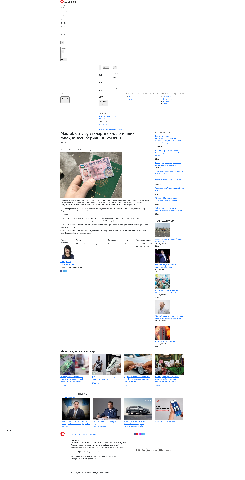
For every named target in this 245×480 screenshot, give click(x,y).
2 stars (143, 246)
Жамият (103, 113)
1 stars (150, 246)
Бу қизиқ (166, 101)
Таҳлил (106, 125)
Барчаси (162, 136)
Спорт (101, 125)
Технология (167, 97)
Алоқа (116, 129)
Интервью (103, 118)
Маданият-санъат (110, 116)
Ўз (62, 60)
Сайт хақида (103, 129)
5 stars (139, 244)
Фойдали (103, 121)
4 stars (146, 244)
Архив (121, 129)
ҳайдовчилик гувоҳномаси (92, 244)
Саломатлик (167, 99)
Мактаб (79, 244)
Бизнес (111, 129)
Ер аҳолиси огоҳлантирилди (165, 342)
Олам (101, 116)
